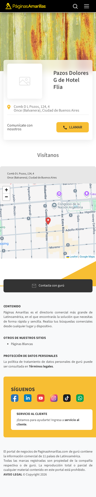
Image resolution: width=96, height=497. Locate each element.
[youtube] (41, 398)
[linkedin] (27, 398)
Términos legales (41, 366)
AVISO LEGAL (12, 474)
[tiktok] (67, 398)
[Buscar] (75, 6)
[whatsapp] (80, 398)
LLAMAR (75, 127)
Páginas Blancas (22, 344)
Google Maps (87, 256)
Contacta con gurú (51, 285)
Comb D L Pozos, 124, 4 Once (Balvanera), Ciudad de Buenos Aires (46, 108)
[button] (48, 221)
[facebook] (14, 398)
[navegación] (87, 6)
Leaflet (73, 256)
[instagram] (54, 398)
